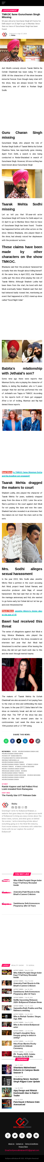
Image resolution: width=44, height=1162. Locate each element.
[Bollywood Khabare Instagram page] (22, 1135)
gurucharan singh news (13, 762)
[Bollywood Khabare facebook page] (8, 1135)
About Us (11, 1144)
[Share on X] (18, 741)
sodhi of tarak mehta (12, 756)
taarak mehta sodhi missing (15, 758)
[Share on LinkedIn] (25, 741)
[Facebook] (13, 807)
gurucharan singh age (29, 751)
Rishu (13, 35)
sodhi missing (34, 775)
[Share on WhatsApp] (6, 741)
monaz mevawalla (11, 760)
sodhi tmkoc (8, 766)
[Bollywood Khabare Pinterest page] (36, 1135)
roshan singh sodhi (11, 771)
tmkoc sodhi (32, 764)
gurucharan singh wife (13, 754)
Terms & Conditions (31, 1144)
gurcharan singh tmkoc (13, 773)
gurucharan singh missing (14, 775)
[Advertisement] (22, 111)
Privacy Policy (23, 1147)
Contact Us (19, 1144)
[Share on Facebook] (12, 741)
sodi (15, 751)
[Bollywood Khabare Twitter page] (15, 1135)
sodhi (24, 771)
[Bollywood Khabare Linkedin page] (29, 1135)
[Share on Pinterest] (31, 741)
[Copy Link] (37, 741)
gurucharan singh (11, 779)
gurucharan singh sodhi (13, 777)
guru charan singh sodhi (13, 769)
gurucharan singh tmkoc (14, 764)
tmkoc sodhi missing (25, 766)
